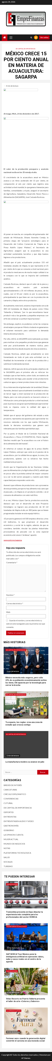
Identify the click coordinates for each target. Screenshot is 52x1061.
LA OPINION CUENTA (13, 835)
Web (8, 612)
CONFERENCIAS (11, 798)
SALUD (7, 857)
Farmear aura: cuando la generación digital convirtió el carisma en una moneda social (25, 1039)
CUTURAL (8, 803)
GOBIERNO (9, 830)
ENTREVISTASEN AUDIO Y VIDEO (19, 821)
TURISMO (8, 866)
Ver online (44, 37)
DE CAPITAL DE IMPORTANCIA (25, 49)
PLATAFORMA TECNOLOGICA (17, 853)
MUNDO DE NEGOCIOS (14, 844)
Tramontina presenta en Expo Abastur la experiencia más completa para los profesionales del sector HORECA (24, 914)
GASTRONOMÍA (11, 825)
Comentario (11, 562)
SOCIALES (8, 862)
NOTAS (7, 848)
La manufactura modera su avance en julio (24, 762)
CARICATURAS (10, 789)
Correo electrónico (14, 603)
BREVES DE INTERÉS (13, 785)
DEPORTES (9, 812)
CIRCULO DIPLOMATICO (15, 794)
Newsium (43, 1055)
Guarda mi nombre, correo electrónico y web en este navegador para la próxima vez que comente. (25, 623)
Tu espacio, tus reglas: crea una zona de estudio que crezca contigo (23, 723)
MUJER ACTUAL (11, 839)
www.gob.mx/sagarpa (13, 540)
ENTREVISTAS (10, 817)
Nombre (10, 595)
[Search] (31, 37)
